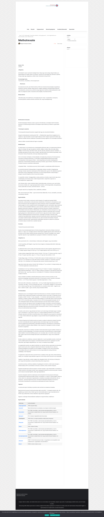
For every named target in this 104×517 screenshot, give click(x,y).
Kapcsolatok (71, 29)
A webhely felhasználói (62, 29)
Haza (20, 35)
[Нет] (102, 513)
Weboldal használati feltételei (21, 494)
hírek (28, 29)
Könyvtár (32, 29)
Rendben (47, 515)
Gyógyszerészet (40, 29)
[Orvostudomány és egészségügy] (52, 5)
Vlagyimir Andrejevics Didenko (26, 43)
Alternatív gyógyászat (50, 29)
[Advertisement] (52, 17)
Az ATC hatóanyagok (25, 35)
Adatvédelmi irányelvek (20, 495)
